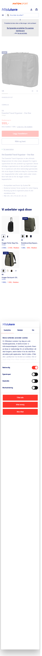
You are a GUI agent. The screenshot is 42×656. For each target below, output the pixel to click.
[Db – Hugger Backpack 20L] (10, 266)
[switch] (35, 374)
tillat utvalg (20, 404)
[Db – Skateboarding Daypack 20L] (30, 232)
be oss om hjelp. (22, 33)
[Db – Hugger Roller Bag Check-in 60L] (10, 232)
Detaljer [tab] (20, 330)
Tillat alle (20, 397)
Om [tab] (33, 330)
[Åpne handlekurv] (36, 9)
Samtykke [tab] (7, 330)
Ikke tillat (20, 412)
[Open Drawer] (3, 15)
